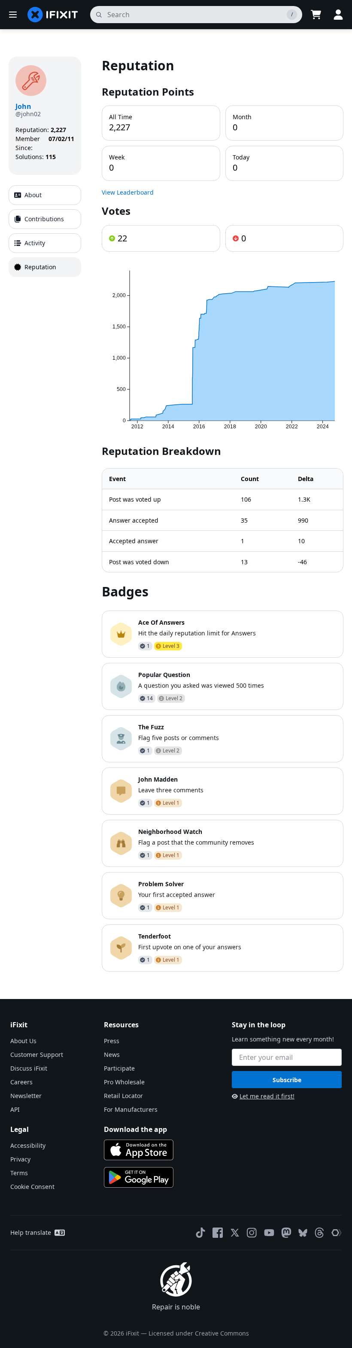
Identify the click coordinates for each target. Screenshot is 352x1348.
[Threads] (319, 1233)
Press (111, 1041)
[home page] (52, 14)
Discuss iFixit (28, 1068)
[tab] (45, 195)
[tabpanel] (222, 514)
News (112, 1054)
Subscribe (287, 1080)
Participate (119, 1068)
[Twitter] (235, 1233)
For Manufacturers (131, 1109)
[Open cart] (316, 14)
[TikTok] (200, 1233)
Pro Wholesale (124, 1082)
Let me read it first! (267, 1096)
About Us (23, 1041)
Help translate (30, 1232)
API (15, 1109)
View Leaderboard (128, 192)
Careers (21, 1082)
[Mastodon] (286, 1233)
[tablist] (45, 231)
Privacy (20, 1159)
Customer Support (36, 1054)
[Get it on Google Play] (138, 1177)
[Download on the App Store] (138, 1150)
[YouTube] (269, 1233)
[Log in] (338, 14)
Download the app (135, 1129)
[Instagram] (252, 1233)
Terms (19, 1173)
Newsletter (26, 1096)
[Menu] (13, 14)
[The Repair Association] (336, 1233)
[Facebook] (217, 1233)
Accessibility (28, 1145)
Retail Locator (123, 1096)
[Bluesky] (302, 1232)
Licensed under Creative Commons (199, 1333)
